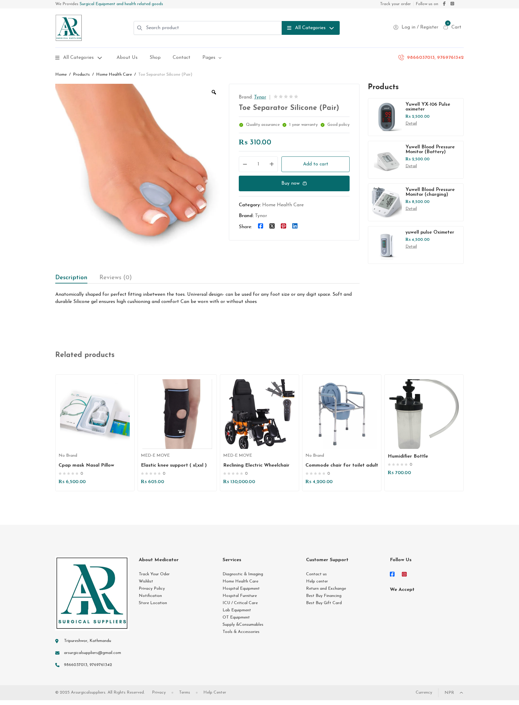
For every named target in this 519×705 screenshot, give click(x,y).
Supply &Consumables (243, 624)
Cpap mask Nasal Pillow (86, 465)
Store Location (153, 603)
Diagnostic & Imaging (243, 574)
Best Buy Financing (323, 596)
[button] (98, 427)
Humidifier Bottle (408, 456)
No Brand (68, 455)
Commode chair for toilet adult (341, 465)
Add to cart (315, 164)
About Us (127, 57)
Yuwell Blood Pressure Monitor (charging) (430, 192)
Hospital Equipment (241, 588)
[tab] (71, 277)
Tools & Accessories (241, 632)
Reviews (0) (115, 278)
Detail (411, 123)
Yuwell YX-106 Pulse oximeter (427, 107)
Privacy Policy (152, 588)
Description (71, 278)
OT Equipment (236, 617)
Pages (208, 57)
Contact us (316, 574)
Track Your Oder (154, 574)
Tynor (260, 97)
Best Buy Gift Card (324, 603)
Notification (150, 596)
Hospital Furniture (240, 596)
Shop (155, 57)
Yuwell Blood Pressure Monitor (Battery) (430, 149)
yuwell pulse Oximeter (429, 232)
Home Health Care (114, 74)
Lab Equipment (237, 610)
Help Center (214, 692)
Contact (181, 57)
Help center (317, 581)
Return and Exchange (326, 588)
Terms (184, 692)
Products (81, 74)
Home (61, 74)
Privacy (159, 692)
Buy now (290, 183)
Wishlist (146, 581)
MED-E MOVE (155, 455)
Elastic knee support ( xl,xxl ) (174, 465)
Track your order (395, 4)
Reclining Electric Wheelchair (256, 465)
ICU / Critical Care (240, 603)
